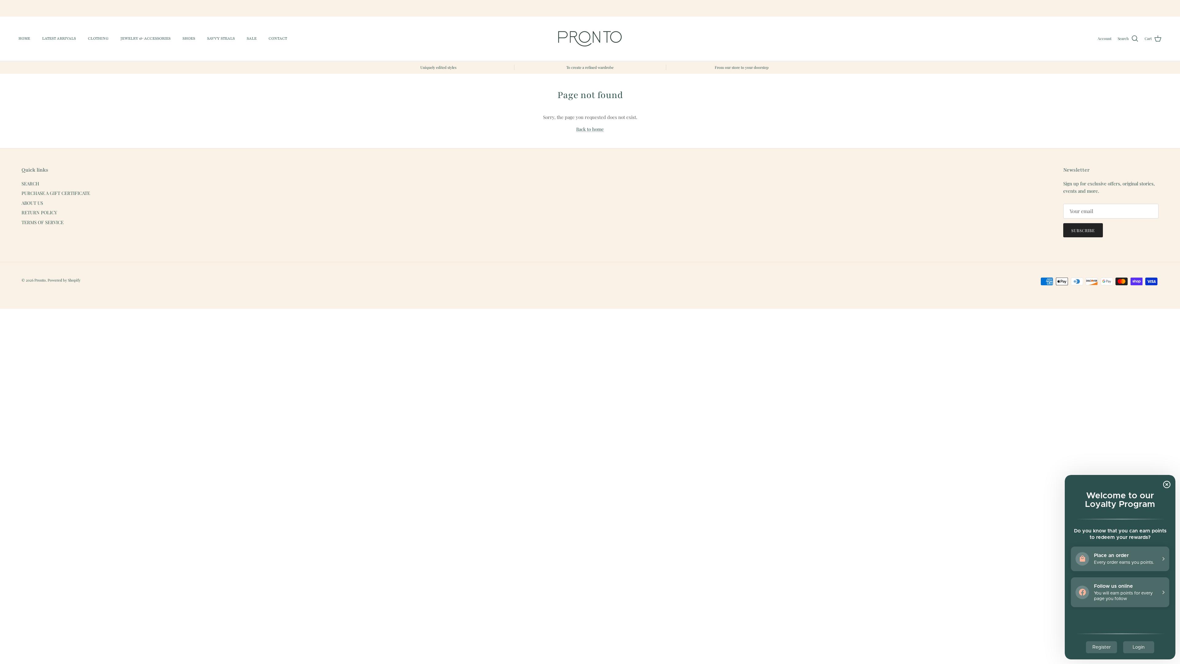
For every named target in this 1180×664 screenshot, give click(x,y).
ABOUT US (32, 203)
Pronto (40, 280)
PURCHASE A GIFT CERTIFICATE (56, 193)
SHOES (189, 38)
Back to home (590, 129)
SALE (252, 38)
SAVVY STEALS (221, 38)
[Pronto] (590, 39)
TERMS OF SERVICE (43, 222)
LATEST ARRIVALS (59, 38)
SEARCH (30, 183)
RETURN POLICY (39, 212)
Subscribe (1083, 230)
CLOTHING (98, 38)
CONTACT (278, 38)
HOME (24, 38)
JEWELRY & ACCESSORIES (145, 38)
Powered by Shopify (64, 280)
